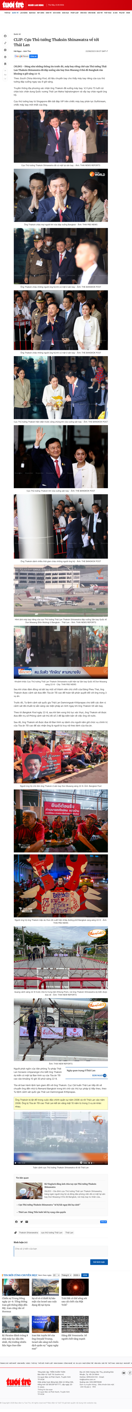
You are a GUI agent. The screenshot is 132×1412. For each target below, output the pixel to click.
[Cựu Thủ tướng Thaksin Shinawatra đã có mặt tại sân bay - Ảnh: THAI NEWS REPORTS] (61, 136)
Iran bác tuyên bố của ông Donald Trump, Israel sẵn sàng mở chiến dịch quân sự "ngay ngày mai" (45, 1342)
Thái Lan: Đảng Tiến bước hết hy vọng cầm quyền (42, 1212)
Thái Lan (69, 1232)
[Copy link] (5, 43)
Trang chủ (4, 1363)
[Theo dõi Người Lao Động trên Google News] (21, 56)
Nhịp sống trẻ (87, 1363)
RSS (94, 1387)
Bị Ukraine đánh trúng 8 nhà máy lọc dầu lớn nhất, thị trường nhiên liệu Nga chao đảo (15, 1340)
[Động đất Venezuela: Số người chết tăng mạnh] (75, 1324)
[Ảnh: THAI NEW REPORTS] (61, 1029)
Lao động (24, 13)
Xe (74, 1363)
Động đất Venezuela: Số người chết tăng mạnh (74, 1337)
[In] (5, 57)
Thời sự (7, 13)
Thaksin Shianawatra (28, 1232)
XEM (85, 1275)
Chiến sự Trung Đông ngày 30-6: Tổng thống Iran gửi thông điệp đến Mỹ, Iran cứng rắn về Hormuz (14, 1305)
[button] (5, 70)
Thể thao (107, 13)
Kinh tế (48, 13)
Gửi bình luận (99, 1262)
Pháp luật (75, 13)
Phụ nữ (122, 13)
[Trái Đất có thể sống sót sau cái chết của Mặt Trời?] (75, 1287)
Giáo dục (65, 13)
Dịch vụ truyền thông (88, 1385)
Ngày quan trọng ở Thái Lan (81, 1070)
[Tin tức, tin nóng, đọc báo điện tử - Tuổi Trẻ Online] (15, 5)
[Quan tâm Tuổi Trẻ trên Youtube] (124, 1373)
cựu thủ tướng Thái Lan (51, 1232)
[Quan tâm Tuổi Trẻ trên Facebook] (130, 1373)
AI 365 (115, 13)
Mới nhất (12, 1363)
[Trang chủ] (3, 13)
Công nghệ (68, 1363)
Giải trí (99, 13)
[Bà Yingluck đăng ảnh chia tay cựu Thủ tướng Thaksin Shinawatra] (29, 1191)
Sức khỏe (56, 13)
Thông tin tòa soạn (45, 1390)
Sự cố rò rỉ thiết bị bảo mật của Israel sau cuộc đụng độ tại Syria (44, 1301)
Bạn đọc (32, 13)
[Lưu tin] (5, 64)
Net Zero (40, 13)
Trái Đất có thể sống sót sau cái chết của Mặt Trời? (74, 1301)
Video (28, 1363)
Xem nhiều (21, 1363)
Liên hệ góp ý (85, 1387)
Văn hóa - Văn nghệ (87, 13)
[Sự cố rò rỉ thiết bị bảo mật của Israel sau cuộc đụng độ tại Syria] (45, 1287)
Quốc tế (15, 13)
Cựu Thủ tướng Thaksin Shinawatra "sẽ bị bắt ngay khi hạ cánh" (49, 1205)
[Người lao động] (36, 5)
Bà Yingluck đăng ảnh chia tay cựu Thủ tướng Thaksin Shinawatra (70, 1185)
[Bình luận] (5, 50)
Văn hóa (97, 1363)
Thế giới (41, 1363)
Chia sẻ (33, 56)
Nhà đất (127, 1363)
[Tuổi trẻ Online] (19, 1382)
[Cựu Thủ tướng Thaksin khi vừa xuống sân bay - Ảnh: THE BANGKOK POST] (61, 456)
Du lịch (78, 1363)
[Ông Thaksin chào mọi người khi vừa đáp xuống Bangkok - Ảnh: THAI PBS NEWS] (61, 195)
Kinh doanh (58, 1363)
